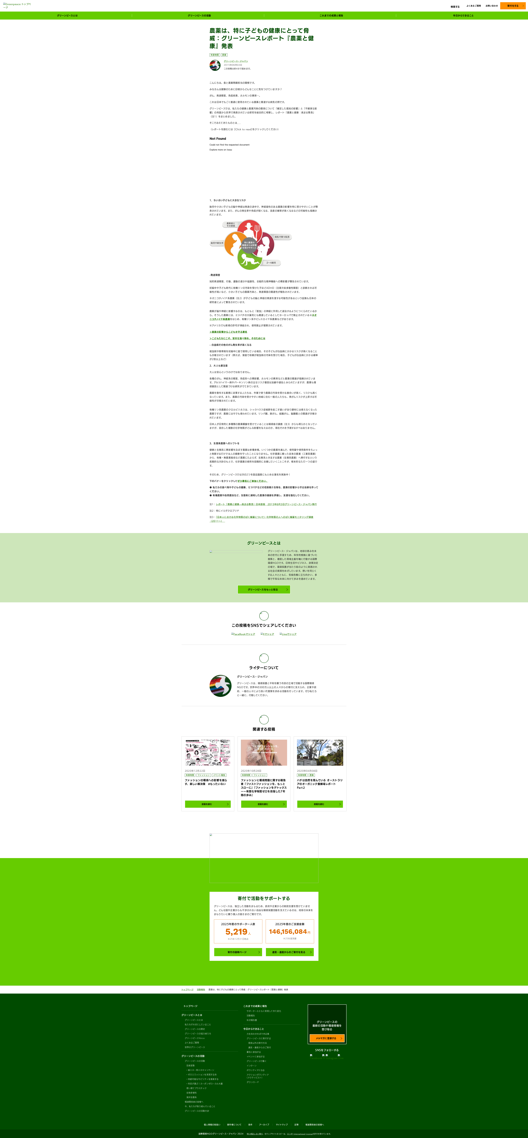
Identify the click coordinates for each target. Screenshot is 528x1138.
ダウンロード (253, 1082)
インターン (252, 1066)
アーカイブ (264, 1125)
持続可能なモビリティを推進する (203, 1079)
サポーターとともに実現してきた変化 (264, 1011)
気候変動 (190, 1065)
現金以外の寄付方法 (257, 1043)
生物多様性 (191, 1093)
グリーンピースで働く (257, 1061)
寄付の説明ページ (237, 952)
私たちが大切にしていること (198, 1024)
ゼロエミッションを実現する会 (202, 1075)
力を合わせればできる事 (258, 1034)
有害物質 (215, 55)
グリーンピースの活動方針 (197, 1111)
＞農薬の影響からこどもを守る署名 (228, 332)
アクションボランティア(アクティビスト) (258, 1076)
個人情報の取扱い (212, 1125)
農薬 (224, 55)
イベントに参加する (256, 1057)
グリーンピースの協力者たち (198, 1034)
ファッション (203, 775)
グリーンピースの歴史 (195, 1029)
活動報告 (201, 990)
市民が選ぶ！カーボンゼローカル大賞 (205, 1084)
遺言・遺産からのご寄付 (259, 1047)
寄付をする (513, 6)
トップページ (187, 990)
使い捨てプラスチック (196, 1088)
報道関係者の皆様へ (194, 1102)
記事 (297, 1125)
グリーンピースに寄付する (259, 1038)
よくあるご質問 (474, 6)
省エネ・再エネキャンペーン (201, 1070)
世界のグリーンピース (195, 1047)
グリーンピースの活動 (195, 1061)
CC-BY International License (300, 1134)
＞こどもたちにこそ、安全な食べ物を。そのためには (237, 338)
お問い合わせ (492, 6)
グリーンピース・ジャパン (236, 61)
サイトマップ (282, 1125)
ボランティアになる (256, 1070)
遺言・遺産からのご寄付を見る (288, 952)
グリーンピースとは (194, 1020)
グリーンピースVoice (195, 1038)
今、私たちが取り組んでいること (200, 1106)
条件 (250, 1125)
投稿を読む (207, 804)
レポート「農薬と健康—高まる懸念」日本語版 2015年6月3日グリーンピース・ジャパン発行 (266, 504)
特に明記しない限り (255, 1134)
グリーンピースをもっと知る (263, 589)
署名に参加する (254, 1052)
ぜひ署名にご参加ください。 (252, 481)
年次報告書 (252, 1020)
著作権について (234, 1125)
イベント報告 (219, 775)
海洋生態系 (191, 1097)
